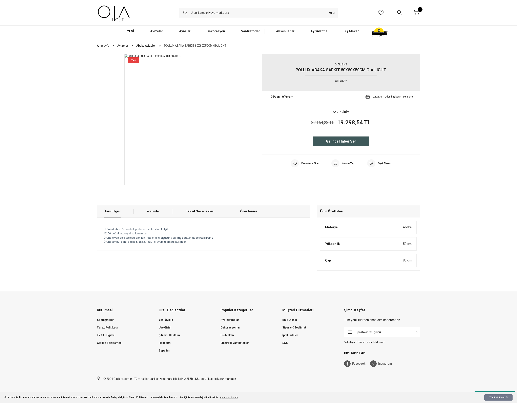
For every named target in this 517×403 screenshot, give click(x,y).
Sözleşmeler (105, 319)
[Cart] (417, 12)
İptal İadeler (290, 335)
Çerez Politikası (107, 327)
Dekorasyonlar (230, 327)
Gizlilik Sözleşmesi (109, 342)
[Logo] (114, 12)
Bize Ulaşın (289, 319)
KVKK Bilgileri (106, 335)
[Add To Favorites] (304, 163)
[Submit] (416, 332)
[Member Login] (399, 12)
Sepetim (164, 350)
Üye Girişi (165, 327)
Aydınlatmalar (230, 319)
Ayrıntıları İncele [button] (229, 397)
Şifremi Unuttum (169, 335)
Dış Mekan (227, 335)
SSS (285, 342)
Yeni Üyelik (166, 319)
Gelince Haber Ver (341, 141)
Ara (332, 12)
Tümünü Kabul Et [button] (498, 397)
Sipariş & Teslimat (294, 327)
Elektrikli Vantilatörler (235, 342)
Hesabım (165, 342)
